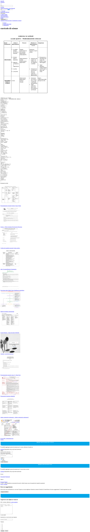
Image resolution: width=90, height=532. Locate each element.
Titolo (2, 450)
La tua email (3, 515)
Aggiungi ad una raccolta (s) (7, 20)
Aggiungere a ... (4, 19)
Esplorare (2, 2)
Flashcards (3, 12)
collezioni (7, 12)
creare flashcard (11, 8)
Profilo (2, 18)
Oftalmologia (6, 25)
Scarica (2, 439)
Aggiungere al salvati (17, 20)
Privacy (2, 484)
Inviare (6, 530)
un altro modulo (14, 502)
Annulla (2, 530)
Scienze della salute (7, 24)
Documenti (3, 476)
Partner (5, 482)
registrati (2, 449)
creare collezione (4, 461)
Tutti (3, 459)
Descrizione (5, 453)
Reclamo (2, 482)
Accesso (2, 7)
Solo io (3, 460)
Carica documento (4, 8)
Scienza (4, 22)
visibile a (2, 457)
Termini (5, 484)
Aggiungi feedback (4, 491)
